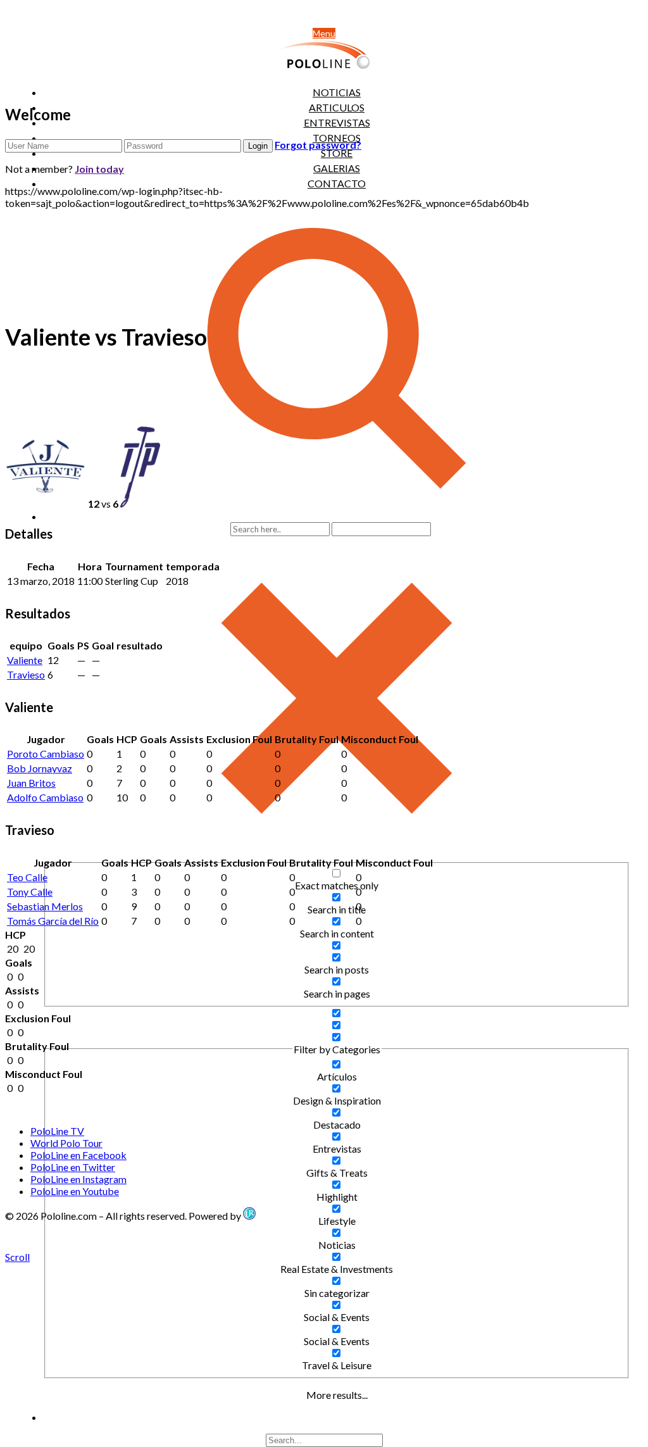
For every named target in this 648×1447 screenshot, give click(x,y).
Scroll (17, 1257)
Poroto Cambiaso (45, 754)
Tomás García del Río (53, 921)
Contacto (337, 183)
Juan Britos (31, 783)
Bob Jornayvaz (39, 768)
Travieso (26, 674)
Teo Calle (27, 877)
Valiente (24, 660)
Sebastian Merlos (45, 906)
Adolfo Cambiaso (45, 797)
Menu (324, 33)
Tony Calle (30, 892)
